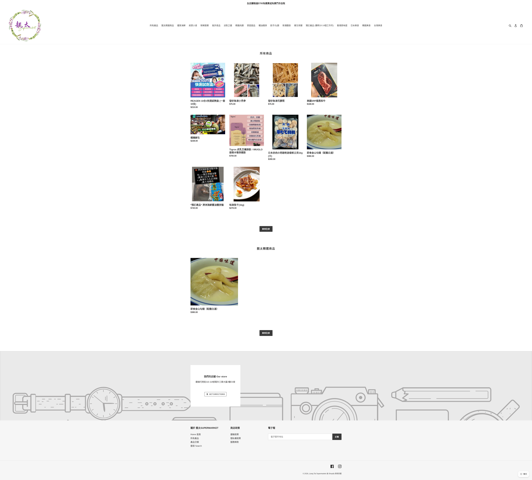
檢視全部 (266, 229)
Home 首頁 (195, 434)
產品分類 (194, 442)
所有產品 (194, 438)
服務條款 (234, 442)
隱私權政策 (235, 438)
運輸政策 (234, 434)
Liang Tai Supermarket (317, 474)
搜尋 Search (196, 446)
